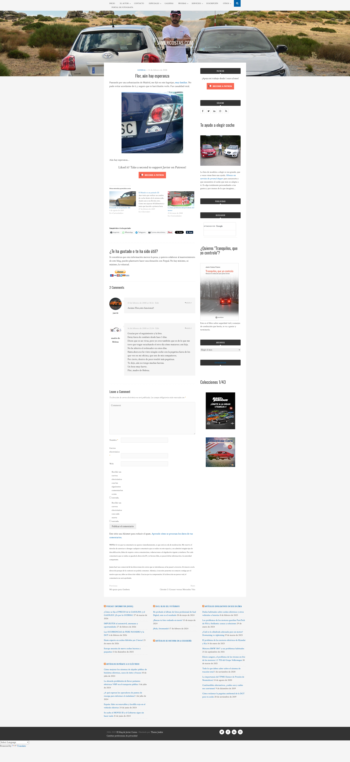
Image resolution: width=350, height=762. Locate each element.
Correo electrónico (114, 452)
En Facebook (220, 362)
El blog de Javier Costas (127, 732)
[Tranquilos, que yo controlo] (219, 319)
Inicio (112, 3)
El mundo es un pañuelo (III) (119, 207)
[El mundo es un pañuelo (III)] (122, 198)
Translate (21, 746)
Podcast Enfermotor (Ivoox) (119, 606)
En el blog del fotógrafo (168, 606)
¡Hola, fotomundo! (161, 628)
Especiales (154, 3)
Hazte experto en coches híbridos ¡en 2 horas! (123, 640)
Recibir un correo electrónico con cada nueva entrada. (117, 512)
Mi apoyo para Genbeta (119, 589)
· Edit (156, 302)
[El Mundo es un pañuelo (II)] (153, 202)
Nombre (113, 440)
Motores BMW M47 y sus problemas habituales (223, 648)
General (141, 70)
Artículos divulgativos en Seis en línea (223, 606)
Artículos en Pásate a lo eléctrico (122, 663)
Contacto (139, 3)
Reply (189, 303)
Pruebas (182, 3)
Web (111, 463)
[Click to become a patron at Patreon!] (152, 178)
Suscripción (212, 3)
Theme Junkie (157, 732)
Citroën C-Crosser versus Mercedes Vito (177, 589)
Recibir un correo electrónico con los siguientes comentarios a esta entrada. (117, 485)
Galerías (169, 3)
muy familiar (181, 82)
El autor (124, 3)
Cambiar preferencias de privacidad (122, 735)
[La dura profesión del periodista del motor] (181, 198)
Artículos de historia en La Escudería (174, 640)
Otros (226, 3)
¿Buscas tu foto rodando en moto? (168, 620)
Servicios (196, 3)
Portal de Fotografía (122, 7)
